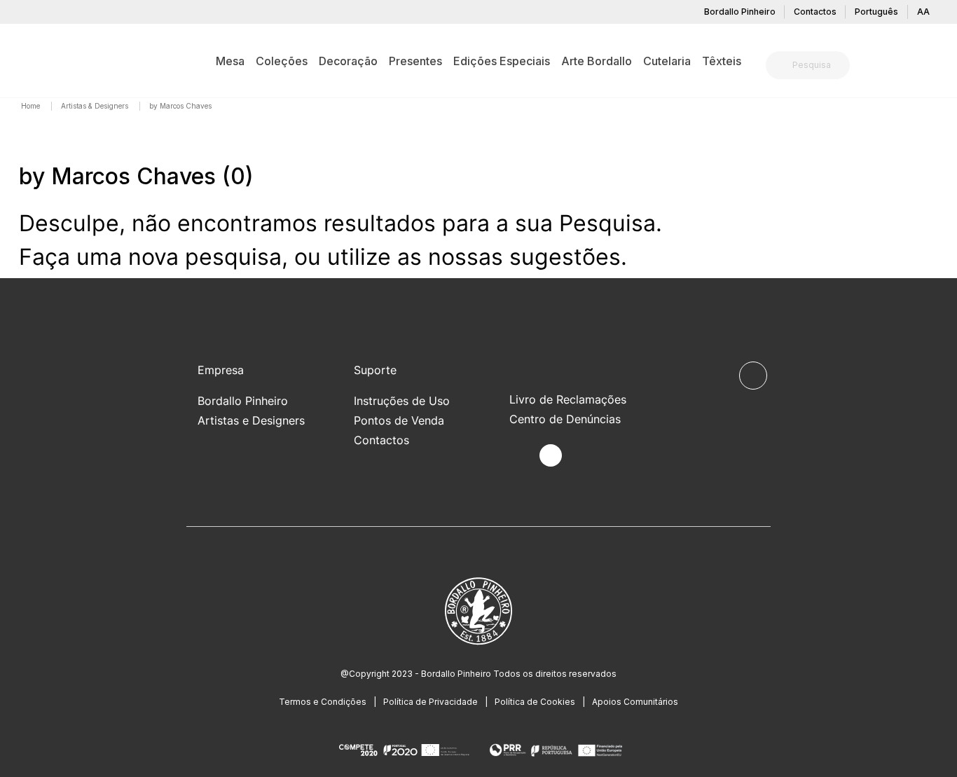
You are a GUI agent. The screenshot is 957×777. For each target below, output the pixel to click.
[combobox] (816, 65)
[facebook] (518, 455)
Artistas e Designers (251, 420)
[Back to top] (753, 376)
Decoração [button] (348, 61)
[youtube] (583, 455)
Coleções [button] (282, 61)
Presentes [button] (415, 61)
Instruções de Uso (402, 401)
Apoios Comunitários (635, 701)
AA (923, 11)
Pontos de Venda (399, 420)
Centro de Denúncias (565, 419)
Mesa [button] (230, 61)
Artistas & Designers (95, 106)
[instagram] (550, 455)
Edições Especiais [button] (501, 61)
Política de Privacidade (430, 701)
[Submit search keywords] (780, 65)
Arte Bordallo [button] (596, 61)
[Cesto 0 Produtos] (932, 67)
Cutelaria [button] (667, 61)
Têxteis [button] (721, 61)
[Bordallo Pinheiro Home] (40, 60)
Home (31, 106)
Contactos (815, 11)
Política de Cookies (535, 701)
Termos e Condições (322, 701)
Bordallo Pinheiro (740, 11)
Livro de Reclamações (567, 399)
